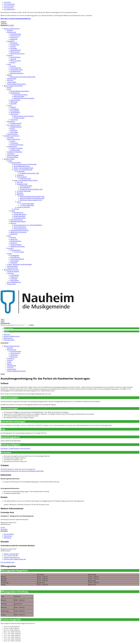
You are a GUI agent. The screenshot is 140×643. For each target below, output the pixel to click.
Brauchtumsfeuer (12, 157)
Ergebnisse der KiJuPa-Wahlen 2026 (31, 189)
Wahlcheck (20, 195)
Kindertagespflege (19, 216)
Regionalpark (14, 280)
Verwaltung (10, 41)
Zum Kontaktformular (7, 562)
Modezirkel (13, 234)
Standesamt (14, 37)
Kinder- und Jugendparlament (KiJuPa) (26, 180)
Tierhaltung (11, 153)
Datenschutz (8, 536)
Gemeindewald (15, 112)
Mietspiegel (14, 102)
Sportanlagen (14, 261)
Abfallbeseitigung (15, 127)
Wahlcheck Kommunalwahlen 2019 (31, 200)
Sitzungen (20, 193)
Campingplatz (14, 275)
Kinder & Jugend (15, 162)
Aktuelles (10, 30)
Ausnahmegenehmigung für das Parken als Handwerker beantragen (22, 471)
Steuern (12, 62)
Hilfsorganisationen (16, 220)
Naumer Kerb (11, 284)
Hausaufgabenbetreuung (22, 166)
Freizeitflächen (15, 257)
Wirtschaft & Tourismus (11, 270)
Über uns (20, 182)
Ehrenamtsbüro (15, 250)
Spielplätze (13, 262)
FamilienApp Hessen (20, 214)
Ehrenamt (10, 248)
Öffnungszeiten (15, 52)
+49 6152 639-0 (11, 554)
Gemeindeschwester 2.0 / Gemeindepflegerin (28, 225)
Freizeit (9, 254)
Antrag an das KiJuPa (23, 207)
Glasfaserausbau (12, 134)
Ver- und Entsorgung (13, 125)
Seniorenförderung (20, 227)
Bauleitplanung (15, 93)
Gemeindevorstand (16, 70)
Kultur (9, 236)
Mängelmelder (11, 78)
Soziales (9, 161)
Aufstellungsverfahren (21, 95)
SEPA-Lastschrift (15, 61)
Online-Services (15, 36)
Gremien (13, 66)
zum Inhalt (7, 2)
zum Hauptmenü (9, 4)
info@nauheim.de (12, 557)
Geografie (13, 103)
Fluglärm (13, 107)
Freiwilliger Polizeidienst (14, 152)
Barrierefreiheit (9, 534)
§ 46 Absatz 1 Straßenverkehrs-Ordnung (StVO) (15, 448)
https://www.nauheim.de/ (15, 559)
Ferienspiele (21, 171)
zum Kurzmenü (8, 7)
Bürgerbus (13, 243)
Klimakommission (16, 123)
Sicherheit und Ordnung (11, 136)
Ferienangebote (22, 177)
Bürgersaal (13, 39)
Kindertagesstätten (20, 218)
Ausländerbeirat (15, 71)
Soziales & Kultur (9, 159)
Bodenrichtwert (15, 100)
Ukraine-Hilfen (11, 82)
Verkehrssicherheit (16, 148)
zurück (3, 527)
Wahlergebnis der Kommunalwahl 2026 (22, 77)
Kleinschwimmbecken (17, 259)
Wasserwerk (14, 132)
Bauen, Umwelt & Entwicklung (13, 86)
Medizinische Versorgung (18, 232)
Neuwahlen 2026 (22, 184)
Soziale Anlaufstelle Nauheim (19, 230)
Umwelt (9, 105)
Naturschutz (14, 114)
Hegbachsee (14, 277)
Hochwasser (14, 143)
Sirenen (12, 141)
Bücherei (13, 237)
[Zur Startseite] (37, 318)
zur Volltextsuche (9, 9)
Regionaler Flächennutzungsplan (24, 98)
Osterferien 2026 (25, 179)
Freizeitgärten (14, 255)
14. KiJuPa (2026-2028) (24, 191)
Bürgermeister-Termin (17, 53)
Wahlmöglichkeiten (26, 186)
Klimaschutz (11, 121)
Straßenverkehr (12, 146)
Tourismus (10, 273)
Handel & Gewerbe (13, 271)
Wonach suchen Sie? (7, 325)
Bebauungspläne (19, 96)
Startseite (7, 334)
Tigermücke (14, 120)
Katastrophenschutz (13, 139)
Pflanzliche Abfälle (13, 155)
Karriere (13, 46)
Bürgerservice (11, 32)
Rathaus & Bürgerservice (12, 28)
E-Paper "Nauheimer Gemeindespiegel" (19, 264)
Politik (9, 64)
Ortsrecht (10, 80)
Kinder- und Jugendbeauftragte (23, 168)
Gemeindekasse (15, 57)
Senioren (13, 223)
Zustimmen (4, 23)
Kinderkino (20, 175)
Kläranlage (13, 130)
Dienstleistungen (15, 34)
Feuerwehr (10, 137)
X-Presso (16, 209)
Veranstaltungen (12, 266)
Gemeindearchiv (15, 50)
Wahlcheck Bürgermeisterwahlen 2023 (32, 198)
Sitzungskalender (15, 68)
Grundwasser (14, 109)
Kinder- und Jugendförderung (23, 170)
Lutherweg (13, 279)
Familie (12, 211)
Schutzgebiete (14, 111)
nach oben (4, 529)
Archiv (19, 202)
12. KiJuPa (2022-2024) (27, 204)
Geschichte (13, 239)
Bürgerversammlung (16, 73)
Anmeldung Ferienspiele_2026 (29, 173)
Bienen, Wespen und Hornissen (24, 116)
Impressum (7, 538)
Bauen (9, 89)
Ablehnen (3, 21)
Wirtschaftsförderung (14, 282)
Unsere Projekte (19, 252)
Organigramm (14, 45)
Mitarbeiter (14, 43)
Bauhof (9, 87)
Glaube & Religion (16, 245)
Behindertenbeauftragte (18, 221)
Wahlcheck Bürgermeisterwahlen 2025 (32, 196)
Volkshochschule (12, 268)
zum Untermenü (9, 6)
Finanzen (10, 55)
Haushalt (13, 59)
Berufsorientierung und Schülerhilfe (25, 164)
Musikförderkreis (15, 241)
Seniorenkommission (20, 229)
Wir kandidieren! (25, 187)
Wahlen (9, 75)
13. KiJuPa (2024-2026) (27, 205)
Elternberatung (18, 212)
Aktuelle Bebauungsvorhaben (19, 91)
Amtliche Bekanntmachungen (16, 84)
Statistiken (13, 48)
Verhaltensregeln (19, 118)
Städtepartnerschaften (17, 246)
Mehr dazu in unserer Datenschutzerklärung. (16, 18)
